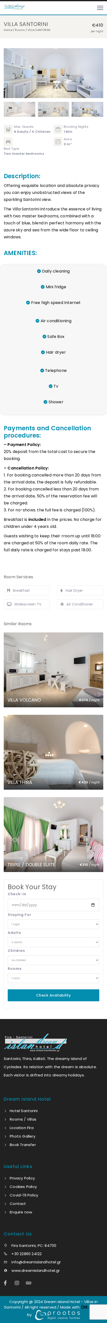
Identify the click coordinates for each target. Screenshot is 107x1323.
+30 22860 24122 (26, 1253)
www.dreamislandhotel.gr (35, 1270)
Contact (18, 1203)
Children (16, 950)
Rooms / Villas (23, 1119)
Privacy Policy (22, 1178)
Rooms (20, 30)
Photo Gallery (22, 1136)
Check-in (17, 893)
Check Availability (53, 995)
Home (8, 30)
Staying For (19, 914)
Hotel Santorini (24, 1110)
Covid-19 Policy (24, 1195)
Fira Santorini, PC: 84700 (33, 1245)
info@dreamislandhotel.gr (35, 1262)
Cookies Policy (23, 1186)
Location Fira (22, 1127)
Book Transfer (23, 1144)
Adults (14, 932)
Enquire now (21, 1212)
